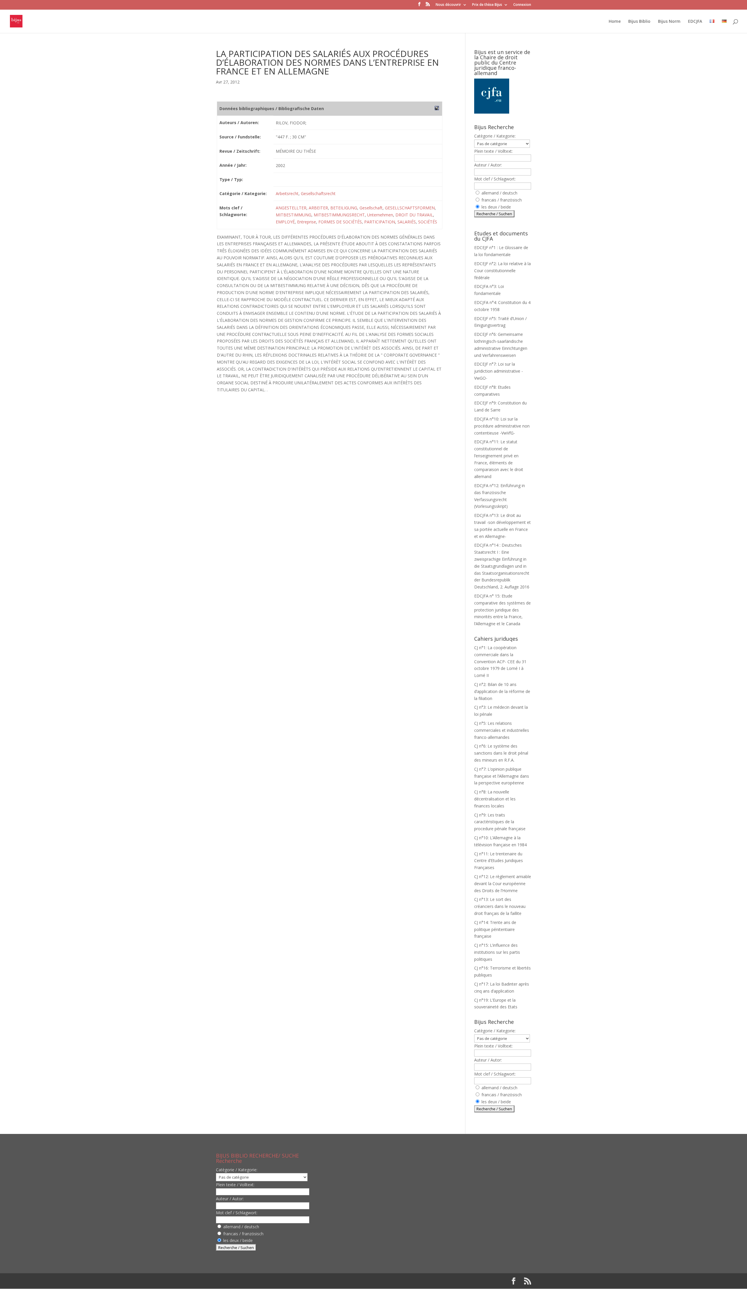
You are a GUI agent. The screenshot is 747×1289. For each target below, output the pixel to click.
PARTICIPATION (379, 222)
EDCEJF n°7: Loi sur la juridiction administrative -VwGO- (498, 371)
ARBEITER (318, 208)
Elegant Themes (253, 1281)
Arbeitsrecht (287, 193)
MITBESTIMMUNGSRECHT (339, 215)
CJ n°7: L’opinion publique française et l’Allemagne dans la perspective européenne (501, 776)
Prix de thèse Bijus (487, 5)
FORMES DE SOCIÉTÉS (340, 222)
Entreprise (306, 222)
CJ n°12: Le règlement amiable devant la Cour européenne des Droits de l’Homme (502, 883)
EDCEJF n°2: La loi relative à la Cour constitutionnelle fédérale (502, 270)
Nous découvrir (448, 5)
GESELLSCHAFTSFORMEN (410, 208)
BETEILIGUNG (343, 208)
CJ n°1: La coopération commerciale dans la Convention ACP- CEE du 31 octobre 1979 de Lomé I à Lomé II (500, 661)
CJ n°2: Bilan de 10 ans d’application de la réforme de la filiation (502, 691)
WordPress (312, 1281)
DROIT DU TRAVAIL (414, 215)
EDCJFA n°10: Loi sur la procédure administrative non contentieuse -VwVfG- (502, 426)
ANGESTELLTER (291, 208)
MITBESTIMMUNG (293, 215)
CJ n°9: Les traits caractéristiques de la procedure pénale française (500, 822)
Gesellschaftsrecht (318, 193)
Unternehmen (380, 215)
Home (615, 21)
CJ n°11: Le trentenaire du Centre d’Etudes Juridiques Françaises (498, 861)
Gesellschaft (371, 208)
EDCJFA (695, 21)
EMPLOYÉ (285, 222)
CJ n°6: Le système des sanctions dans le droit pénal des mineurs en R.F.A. (501, 753)
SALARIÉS (406, 222)
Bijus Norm (669, 21)
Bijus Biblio (639, 21)
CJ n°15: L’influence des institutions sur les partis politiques (497, 952)
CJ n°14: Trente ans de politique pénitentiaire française (495, 929)
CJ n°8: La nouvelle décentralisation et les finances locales (495, 799)
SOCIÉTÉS (427, 222)
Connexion (522, 5)
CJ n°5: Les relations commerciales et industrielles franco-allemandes (501, 730)
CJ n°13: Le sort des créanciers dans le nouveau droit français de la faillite (500, 906)
